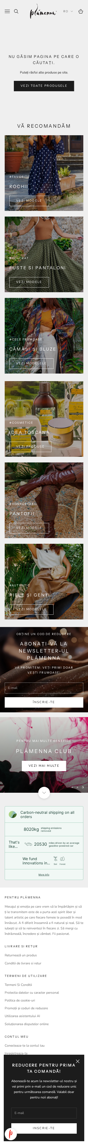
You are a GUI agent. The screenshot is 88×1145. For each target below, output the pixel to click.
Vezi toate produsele (44, 86)
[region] (44, 755)
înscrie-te (44, 702)
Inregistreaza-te (16, 1053)
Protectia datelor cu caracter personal (32, 992)
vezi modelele (31, 363)
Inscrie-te (44, 1128)
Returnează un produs (21, 955)
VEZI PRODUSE (30, 446)
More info (43, 874)
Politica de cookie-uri (20, 1000)
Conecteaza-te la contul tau (25, 1045)
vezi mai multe (44, 766)
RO (65, 11)
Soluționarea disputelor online (27, 1024)
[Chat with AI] (11, 1134)
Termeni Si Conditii (18, 985)
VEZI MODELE (29, 201)
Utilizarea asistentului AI (22, 1016)
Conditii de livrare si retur (23, 963)
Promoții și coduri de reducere (26, 1008)
